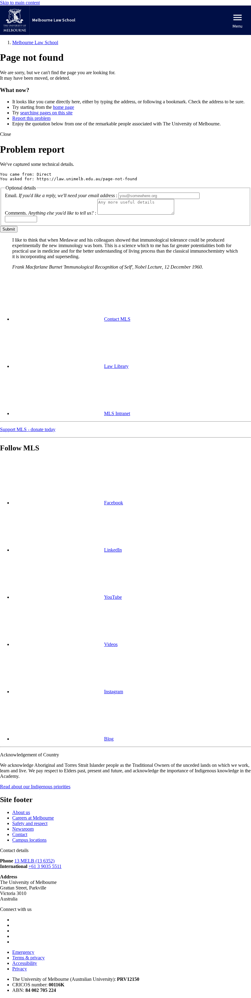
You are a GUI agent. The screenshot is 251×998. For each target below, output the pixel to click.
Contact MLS (117, 319)
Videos (111, 644)
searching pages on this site (46, 112)
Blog (109, 738)
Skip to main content (20, 2)
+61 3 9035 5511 (45, 866)
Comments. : (50, 213)
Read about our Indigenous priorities (35, 786)
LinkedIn (113, 550)
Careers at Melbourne (33, 817)
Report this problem (31, 118)
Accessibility (24, 963)
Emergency (23, 952)
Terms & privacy (28, 957)
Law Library (116, 366)
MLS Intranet (117, 413)
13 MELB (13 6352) (34, 860)
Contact (19, 834)
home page (63, 107)
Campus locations (29, 840)
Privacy (19, 968)
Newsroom (23, 829)
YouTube (113, 597)
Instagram (113, 691)
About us (21, 812)
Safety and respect (29, 823)
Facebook (113, 502)
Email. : (61, 195)
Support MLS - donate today (27, 429)
